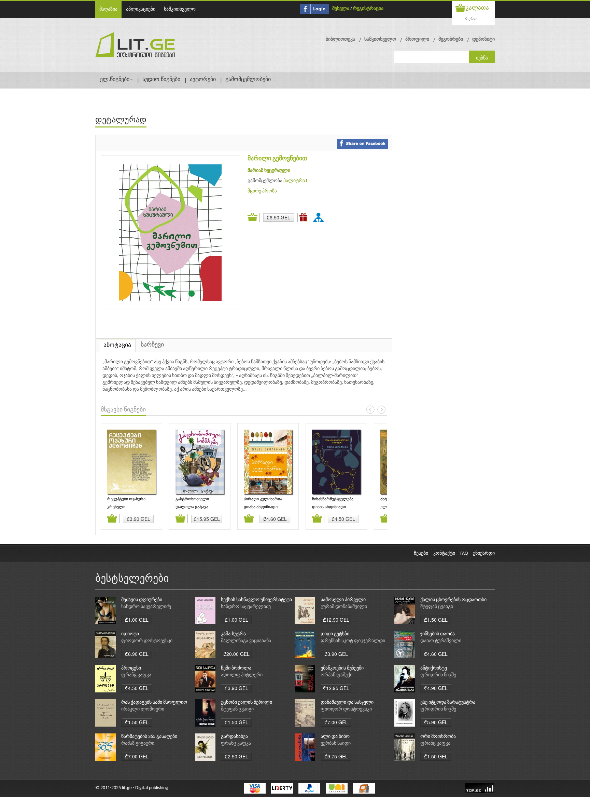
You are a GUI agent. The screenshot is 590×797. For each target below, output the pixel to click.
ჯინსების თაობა (437, 634)
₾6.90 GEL (137, 653)
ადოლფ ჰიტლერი (242, 675)
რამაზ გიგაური (137, 743)
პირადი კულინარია (263, 499)
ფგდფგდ (319, 217)
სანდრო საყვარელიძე (146, 606)
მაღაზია (108, 9)
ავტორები (203, 79)
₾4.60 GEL (275, 518)
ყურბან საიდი (336, 743)
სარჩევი (152, 345)
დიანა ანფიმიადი (261, 507)
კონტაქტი (444, 553)
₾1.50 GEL (436, 619)
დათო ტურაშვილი (440, 641)
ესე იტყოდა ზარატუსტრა (447, 702)
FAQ (464, 553)
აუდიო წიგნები (161, 79)
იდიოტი (130, 634)
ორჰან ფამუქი (336, 675)
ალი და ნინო (335, 736)
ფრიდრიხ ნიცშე (438, 675)
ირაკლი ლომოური (142, 709)
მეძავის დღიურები (141, 600)
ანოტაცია (117, 345)
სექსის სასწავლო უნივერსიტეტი (256, 600)
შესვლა (340, 8)
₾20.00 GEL (236, 653)
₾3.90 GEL (138, 518)
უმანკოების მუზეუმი (342, 668)
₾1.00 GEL (137, 619)
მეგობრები (450, 39)
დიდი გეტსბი (335, 634)
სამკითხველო (180, 9)
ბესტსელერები (132, 579)
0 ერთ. (471, 18)
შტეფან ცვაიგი (436, 606)
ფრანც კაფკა (136, 675)
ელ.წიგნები (114, 79)
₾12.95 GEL (336, 688)
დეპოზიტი (483, 39)
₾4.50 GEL (343, 518)
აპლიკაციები (140, 9)
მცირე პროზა (262, 191)
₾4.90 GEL (436, 688)
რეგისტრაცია (368, 8)
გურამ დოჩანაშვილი (344, 606)
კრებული (116, 507)
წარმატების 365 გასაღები (149, 736)
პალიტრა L (295, 181)
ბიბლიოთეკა (340, 39)
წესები (421, 553)
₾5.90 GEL (436, 722)
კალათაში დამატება (254, 217)
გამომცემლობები (248, 79)
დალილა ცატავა (191, 507)
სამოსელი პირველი (343, 600)
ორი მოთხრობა (438, 736)
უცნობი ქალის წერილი (246, 702)
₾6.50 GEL (278, 217)
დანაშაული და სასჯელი (347, 702)
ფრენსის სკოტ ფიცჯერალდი (353, 641)
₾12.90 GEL (336, 619)
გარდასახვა (234, 736)
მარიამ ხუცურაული (269, 170)
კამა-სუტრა (233, 634)
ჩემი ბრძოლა (236, 668)
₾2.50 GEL (236, 756)
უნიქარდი (484, 553)
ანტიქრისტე (433, 668)
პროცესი (131, 668)
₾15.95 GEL (207, 518)
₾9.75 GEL (336, 756)
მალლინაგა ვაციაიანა (246, 641)
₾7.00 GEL (336, 722)
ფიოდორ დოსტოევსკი (146, 641)
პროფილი (417, 39)
